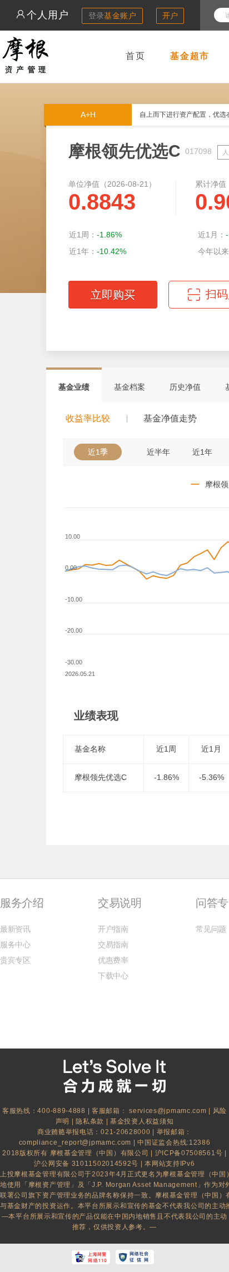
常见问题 (211, 929)
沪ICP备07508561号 (190, 1153)
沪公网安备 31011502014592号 (87, 1163)
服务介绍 (21, 903)
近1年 (202, 452)
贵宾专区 (15, 960)
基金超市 (190, 56)
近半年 (158, 452)
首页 (136, 56)
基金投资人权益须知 (141, 1121)
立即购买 (113, 295)
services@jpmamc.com (167, 1111)
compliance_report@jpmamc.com (76, 1142)
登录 (112, 15)
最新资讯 (15, 929)
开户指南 (113, 929)
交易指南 (113, 944)
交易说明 (119, 903)
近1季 (98, 452)
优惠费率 (113, 960)
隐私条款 (90, 1121)
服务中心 (15, 944)
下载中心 (113, 975)
